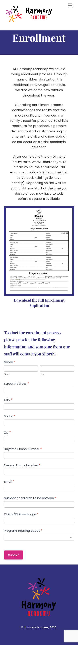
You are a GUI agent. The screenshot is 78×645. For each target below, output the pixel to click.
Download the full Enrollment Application (39, 302)
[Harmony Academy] (29, 23)
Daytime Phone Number (23, 449)
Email (9, 481)
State (9, 416)
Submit (13, 555)
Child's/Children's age (21, 514)
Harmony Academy (36, 627)
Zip (7, 432)
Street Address (16, 383)
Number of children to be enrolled (30, 498)
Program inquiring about (23, 530)
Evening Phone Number (22, 465)
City (8, 400)
